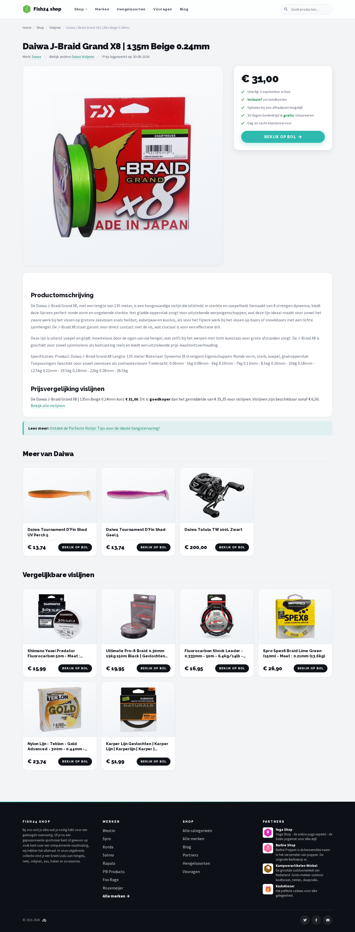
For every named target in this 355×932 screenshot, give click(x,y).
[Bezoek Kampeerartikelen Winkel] (268, 868)
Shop (79, 9)
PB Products (114, 871)
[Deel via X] (305, 920)
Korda (108, 846)
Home (27, 27)
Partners (190, 854)
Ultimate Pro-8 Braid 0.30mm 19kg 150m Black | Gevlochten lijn (135, 656)
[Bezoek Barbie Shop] (268, 848)
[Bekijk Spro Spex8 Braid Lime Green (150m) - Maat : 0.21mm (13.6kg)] (295, 616)
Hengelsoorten (131, 9)
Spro (107, 838)
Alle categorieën (197, 830)
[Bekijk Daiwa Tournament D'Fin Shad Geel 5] (138, 495)
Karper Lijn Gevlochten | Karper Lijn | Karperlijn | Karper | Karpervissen (137, 749)
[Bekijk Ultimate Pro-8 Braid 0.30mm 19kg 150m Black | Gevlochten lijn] (138, 616)
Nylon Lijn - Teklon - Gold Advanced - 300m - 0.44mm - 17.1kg (56, 749)
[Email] (327, 920)
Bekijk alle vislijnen (48, 405)
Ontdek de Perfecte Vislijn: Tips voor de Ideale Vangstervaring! (105, 428)
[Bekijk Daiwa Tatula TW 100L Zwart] (217, 495)
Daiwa (36, 56)
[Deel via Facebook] (316, 920)
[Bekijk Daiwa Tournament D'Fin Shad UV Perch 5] (60, 495)
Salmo (108, 854)
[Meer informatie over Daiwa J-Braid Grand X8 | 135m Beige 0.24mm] (123, 166)
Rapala (109, 863)
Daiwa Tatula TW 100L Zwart (213, 529)
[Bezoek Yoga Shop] (268, 832)
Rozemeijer (113, 887)
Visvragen (162, 9)
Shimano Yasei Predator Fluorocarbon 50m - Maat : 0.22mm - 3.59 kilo (54, 656)
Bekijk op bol (280, 137)
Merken (102, 9)
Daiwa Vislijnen (83, 56)
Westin (109, 830)
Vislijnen (55, 27)
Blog (184, 9)
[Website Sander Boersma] (44, 920)
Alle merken (193, 838)
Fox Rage (111, 879)
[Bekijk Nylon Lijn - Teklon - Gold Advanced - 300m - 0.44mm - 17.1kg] (60, 709)
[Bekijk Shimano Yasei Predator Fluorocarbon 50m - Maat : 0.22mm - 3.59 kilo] (60, 616)
